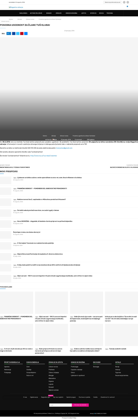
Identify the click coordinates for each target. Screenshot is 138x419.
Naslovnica (23, 13)
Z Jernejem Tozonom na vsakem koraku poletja (35, 243)
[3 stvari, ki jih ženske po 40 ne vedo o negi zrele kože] (16, 335)
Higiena (51, 381)
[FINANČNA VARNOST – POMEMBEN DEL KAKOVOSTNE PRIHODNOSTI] (5, 191)
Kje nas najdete (58, 397)
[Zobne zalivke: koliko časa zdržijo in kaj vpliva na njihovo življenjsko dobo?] (86, 335)
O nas (25, 397)
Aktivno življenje (36, 13)
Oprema (6, 367)
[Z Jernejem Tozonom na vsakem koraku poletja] (5, 246)
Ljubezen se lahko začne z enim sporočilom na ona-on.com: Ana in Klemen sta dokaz (49, 177)
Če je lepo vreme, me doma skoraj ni (26, 232)
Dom (28, 367)
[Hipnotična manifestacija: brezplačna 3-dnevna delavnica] (5, 257)
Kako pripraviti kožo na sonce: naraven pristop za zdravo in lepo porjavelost (48, 351)
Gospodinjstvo (31, 372)
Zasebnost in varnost (108, 397)
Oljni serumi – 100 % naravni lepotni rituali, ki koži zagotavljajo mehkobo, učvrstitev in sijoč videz (54, 276)
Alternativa (52, 378)
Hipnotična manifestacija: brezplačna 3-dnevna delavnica (40, 254)
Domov (11, 19)
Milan (55, 139)
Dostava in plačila (84, 397)
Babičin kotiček (54, 390)
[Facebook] (124, 2)
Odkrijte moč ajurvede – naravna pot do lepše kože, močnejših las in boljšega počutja (86, 319)
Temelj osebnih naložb (117, 349)
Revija (101, 13)
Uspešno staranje (76, 369)
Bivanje (49, 13)
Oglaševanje (34, 397)
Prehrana (51, 369)
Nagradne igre (45, 397)
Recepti (51, 387)
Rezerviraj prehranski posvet (112, 2)
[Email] (127, 2)
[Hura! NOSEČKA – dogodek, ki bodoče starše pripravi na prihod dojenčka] (5, 224)
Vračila (95, 397)
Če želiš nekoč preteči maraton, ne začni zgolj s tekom (38, 210)
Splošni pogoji (71, 397)
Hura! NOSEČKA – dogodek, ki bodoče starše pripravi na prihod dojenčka (44, 221)
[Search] (128, 13)
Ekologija (96, 367)
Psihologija (74, 367)
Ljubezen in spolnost (78, 375)
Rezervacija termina (121, 375)
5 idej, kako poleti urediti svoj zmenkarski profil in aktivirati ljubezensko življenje (48, 265)
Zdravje (58, 13)
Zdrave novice (30, 19)
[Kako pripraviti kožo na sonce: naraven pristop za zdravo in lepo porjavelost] (51, 335)
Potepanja (7, 372)
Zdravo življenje (54, 372)
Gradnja (28, 369)
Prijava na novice (80, 405)
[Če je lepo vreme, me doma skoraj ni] (5, 235)
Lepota (83, 13)
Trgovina (109, 13)
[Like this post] (9, 33)
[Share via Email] (26, 33)
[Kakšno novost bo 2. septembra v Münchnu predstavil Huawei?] (5, 202)
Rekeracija (7, 369)
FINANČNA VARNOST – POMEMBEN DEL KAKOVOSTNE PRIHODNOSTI (42, 188)
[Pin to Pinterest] (21, 33)
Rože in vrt (29, 375)
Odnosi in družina (71, 13)
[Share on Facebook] (13, 33)
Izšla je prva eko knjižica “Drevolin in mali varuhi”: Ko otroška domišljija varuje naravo (121, 319)
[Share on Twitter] (17, 33)
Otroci (73, 372)
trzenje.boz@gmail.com (64, 148)
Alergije (51, 375)
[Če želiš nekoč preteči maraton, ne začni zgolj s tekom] (5, 213)
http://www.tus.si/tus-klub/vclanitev (43, 156)
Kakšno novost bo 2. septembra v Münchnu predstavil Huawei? (41, 199)
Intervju (93, 13)
